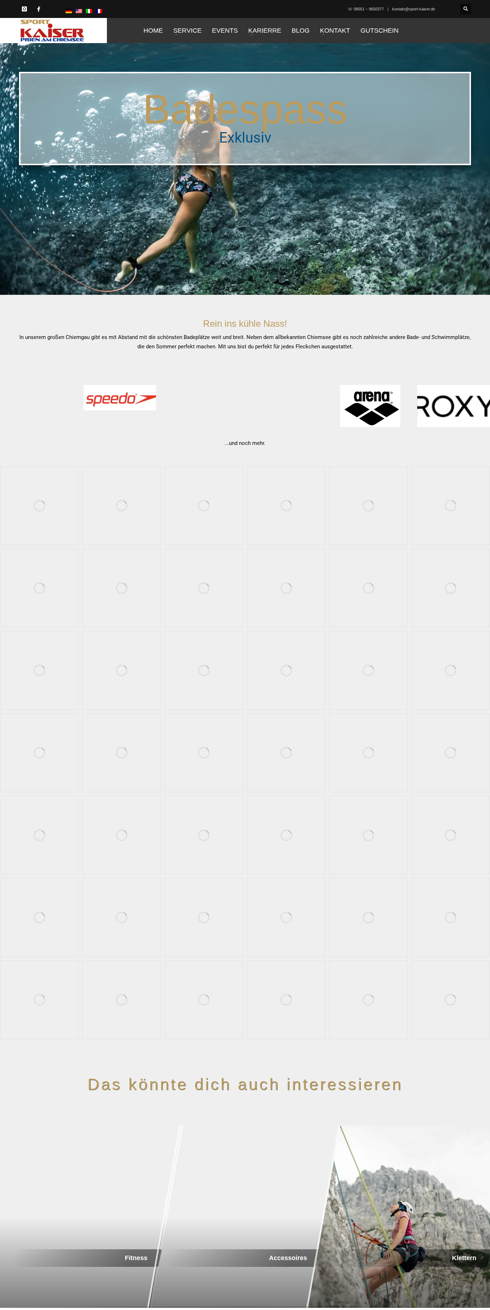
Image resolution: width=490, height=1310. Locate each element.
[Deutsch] (69, 10)
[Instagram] (24, 9)
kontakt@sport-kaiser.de (413, 9)
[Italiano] (89, 10)
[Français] (99, 10)
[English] (79, 10)
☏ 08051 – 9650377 (366, 9)
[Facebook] (38, 9)
